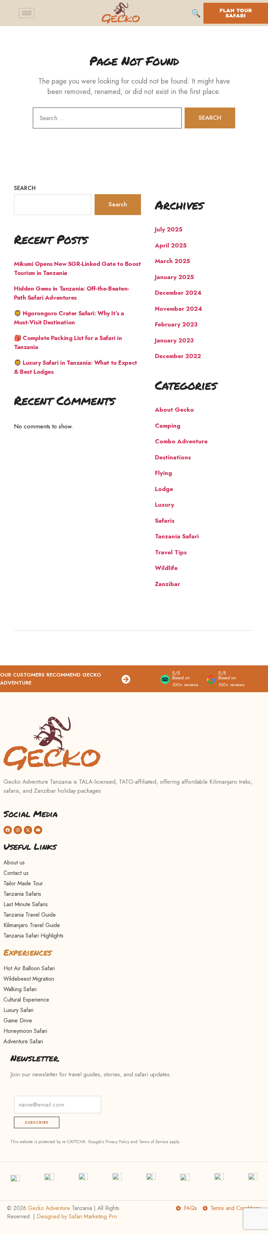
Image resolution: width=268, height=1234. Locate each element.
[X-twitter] (28, 830)
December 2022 (178, 356)
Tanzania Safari (177, 536)
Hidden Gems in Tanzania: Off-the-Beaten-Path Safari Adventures (71, 293)
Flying (163, 473)
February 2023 (176, 324)
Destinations (173, 457)
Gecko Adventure (49, 1208)
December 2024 (178, 292)
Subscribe (37, 1122)
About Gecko (174, 409)
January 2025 (174, 277)
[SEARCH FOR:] (106, 119)
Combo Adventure (181, 441)
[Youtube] (38, 830)
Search (25, 188)
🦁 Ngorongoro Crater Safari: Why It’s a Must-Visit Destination (69, 317)
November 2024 (178, 308)
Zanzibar (167, 584)
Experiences (27, 952)
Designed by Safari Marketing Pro (77, 1216)
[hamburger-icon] (27, 13)
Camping (167, 425)
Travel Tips (171, 552)
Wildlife (166, 568)
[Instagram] (18, 830)
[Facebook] (7, 830)
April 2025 (171, 245)
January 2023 (174, 340)
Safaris (164, 520)
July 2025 (169, 229)
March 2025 (172, 261)
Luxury (164, 504)
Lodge (164, 489)
